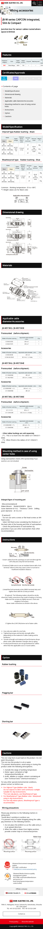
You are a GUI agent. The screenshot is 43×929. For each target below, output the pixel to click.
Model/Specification (12, 91)
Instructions (9, 110)
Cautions (8, 116)
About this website (28, 922)
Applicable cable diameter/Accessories (19, 101)
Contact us (21, 914)
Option (7, 113)
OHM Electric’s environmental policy (25, 869)
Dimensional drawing (12, 94)
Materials (8, 98)
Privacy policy (13, 922)
